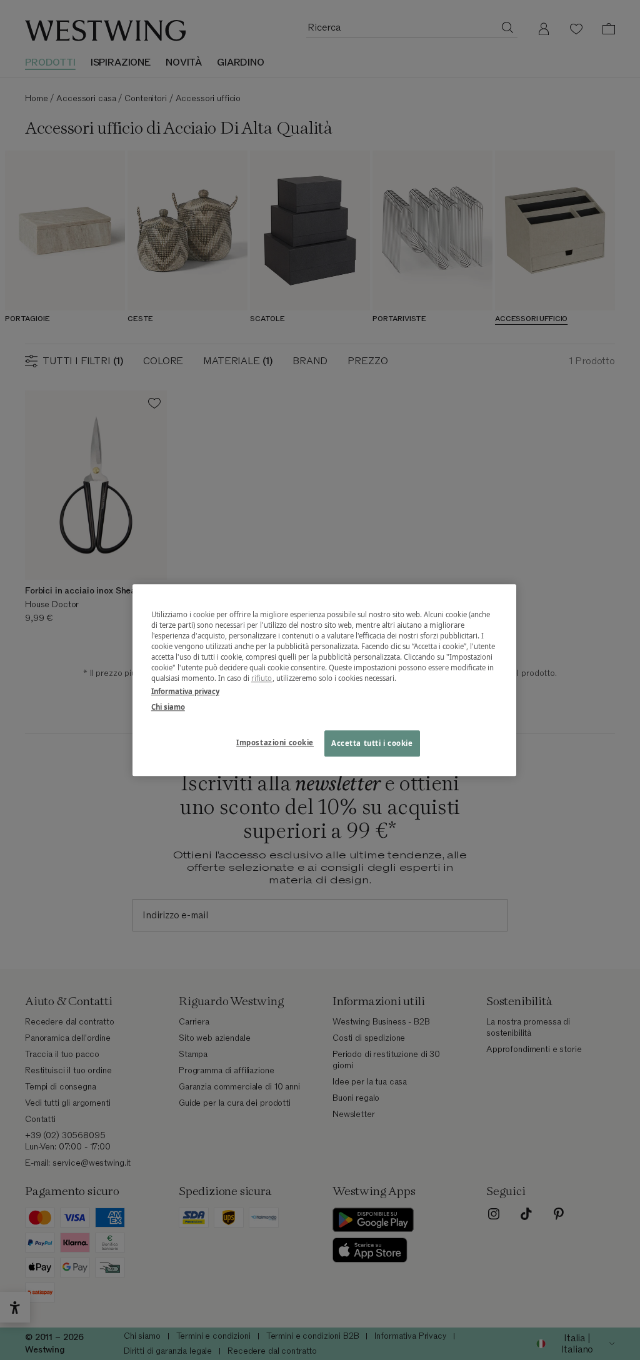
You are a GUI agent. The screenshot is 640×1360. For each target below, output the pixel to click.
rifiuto (261, 678)
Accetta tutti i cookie (372, 743)
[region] (324, 680)
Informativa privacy (185, 691)
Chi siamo (168, 707)
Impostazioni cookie (275, 742)
